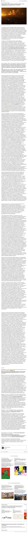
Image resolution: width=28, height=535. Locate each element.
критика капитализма (13, 440)
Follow (5, 448)
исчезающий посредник (12, 441)
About (6, 530)
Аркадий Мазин (3, 487)
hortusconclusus (7, 447)
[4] (17, 103)
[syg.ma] (1, 0)
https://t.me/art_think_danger (19, 432)
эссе (25, 440)
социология (3, 441)
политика (22, 440)
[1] (23, 47)
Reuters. (11, 370)
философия (18, 440)
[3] (5, 103)
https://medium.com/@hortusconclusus (18, 435)
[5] (1, 413)
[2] (23, 80)
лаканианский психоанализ (5, 440)
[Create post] (22, 0)
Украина (22, 441)
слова (16, 103)
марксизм (18, 441)
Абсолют (7, 441)
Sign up (3, 530)
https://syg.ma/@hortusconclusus (18, 436)
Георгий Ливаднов (16, 489)
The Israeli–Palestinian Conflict (5, 485)
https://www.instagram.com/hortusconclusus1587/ (10, 434)
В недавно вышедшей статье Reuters (16, 47)
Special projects (4, 504)
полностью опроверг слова (17, 396)
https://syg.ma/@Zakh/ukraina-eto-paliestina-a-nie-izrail (12, 411)
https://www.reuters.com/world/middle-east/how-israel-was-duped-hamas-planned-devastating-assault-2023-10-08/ (13, 372)
